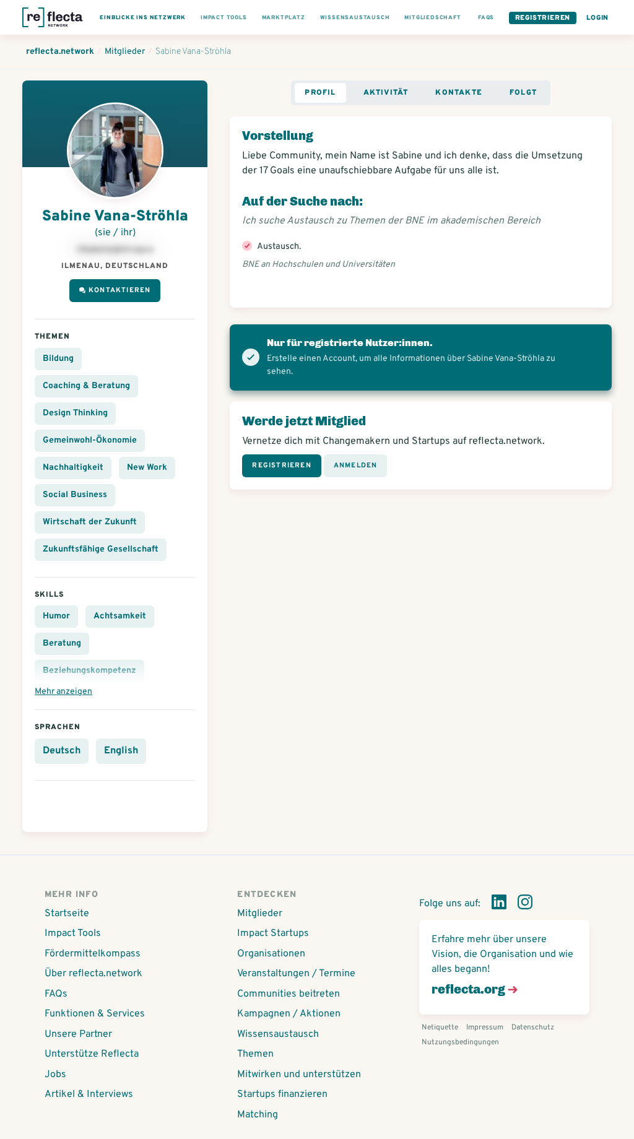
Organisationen (271, 954)
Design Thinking (75, 413)
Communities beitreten (288, 994)
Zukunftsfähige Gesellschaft (100, 549)
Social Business (75, 495)
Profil (320, 93)
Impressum (484, 1028)
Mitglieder (259, 913)
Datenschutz (532, 1028)
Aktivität (386, 93)
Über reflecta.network (93, 974)
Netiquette (440, 1028)
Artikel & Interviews (89, 1094)
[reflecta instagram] (525, 904)
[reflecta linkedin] (499, 904)
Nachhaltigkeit (73, 467)
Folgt (523, 93)
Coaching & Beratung (86, 386)
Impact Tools (73, 933)
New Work (147, 467)
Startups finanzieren (282, 1094)
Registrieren (543, 18)
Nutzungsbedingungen (460, 1042)
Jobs (55, 1074)
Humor (56, 616)
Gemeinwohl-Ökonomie (90, 440)
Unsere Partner (78, 1034)
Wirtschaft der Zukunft (90, 522)
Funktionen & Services (95, 1014)
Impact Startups (273, 933)
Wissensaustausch (278, 1034)
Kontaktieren (119, 290)
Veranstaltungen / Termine (296, 974)
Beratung (62, 643)
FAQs (56, 994)
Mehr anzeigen (63, 691)
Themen (255, 1054)
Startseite (67, 913)
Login (597, 18)
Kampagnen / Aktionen (289, 1014)
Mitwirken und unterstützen (299, 1074)
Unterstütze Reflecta (92, 1054)
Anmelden (356, 465)
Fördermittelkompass (93, 954)
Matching (257, 1115)
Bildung (58, 358)
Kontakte (458, 93)
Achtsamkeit (119, 616)
